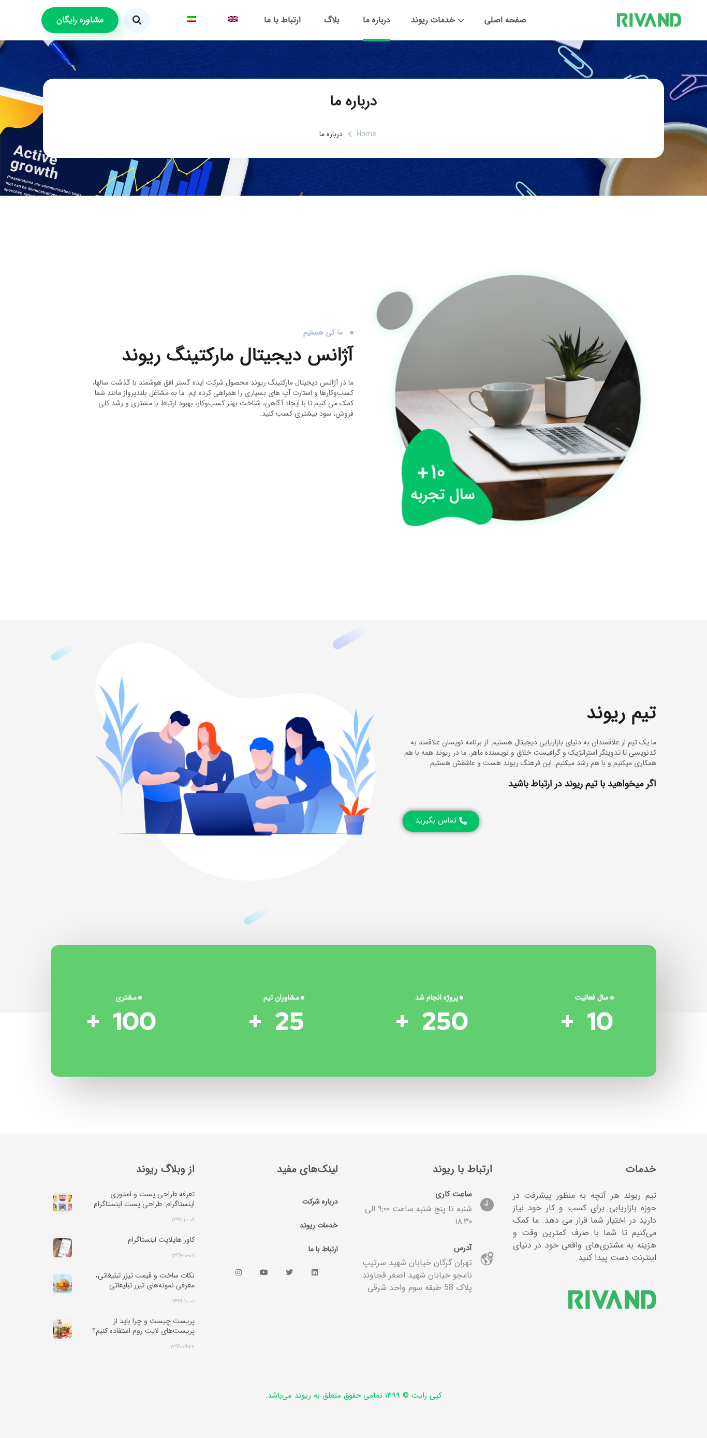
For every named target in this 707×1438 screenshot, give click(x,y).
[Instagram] (238, 1272)
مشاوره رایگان (80, 19)
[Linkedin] (314, 1272)
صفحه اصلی (505, 19)
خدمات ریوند (433, 19)
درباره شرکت (320, 1201)
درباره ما (376, 19)
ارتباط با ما (282, 19)
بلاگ (332, 19)
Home (366, 134)
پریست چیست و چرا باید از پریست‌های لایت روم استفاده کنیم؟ (143, 1326)
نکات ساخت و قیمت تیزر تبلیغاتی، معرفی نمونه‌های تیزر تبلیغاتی (145, 1280)
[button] (441, 821)
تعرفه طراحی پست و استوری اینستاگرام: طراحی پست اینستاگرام (144, 1199)
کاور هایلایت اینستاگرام (161, 1239)
